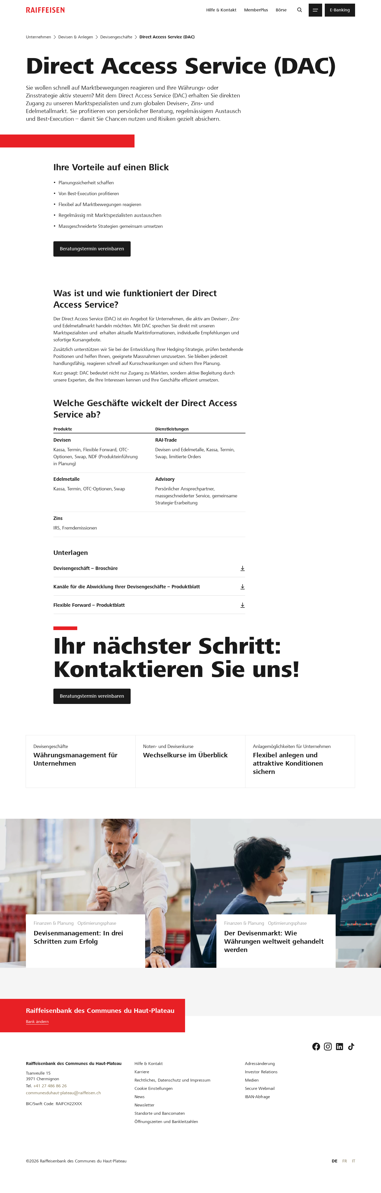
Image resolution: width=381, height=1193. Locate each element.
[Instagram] (328, 1046)
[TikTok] (351, 1046)
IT (353, 1161)
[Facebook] (316, 1046)
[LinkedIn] (339, 1046)
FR (344, 1161)
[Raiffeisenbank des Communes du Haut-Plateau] (45, 10)
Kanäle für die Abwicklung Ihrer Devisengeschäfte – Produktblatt (126, 586)
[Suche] (299, 10)
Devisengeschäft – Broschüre (85, 568)
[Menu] (315, 10)
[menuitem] (221, 10)
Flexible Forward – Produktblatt (89, 605)
